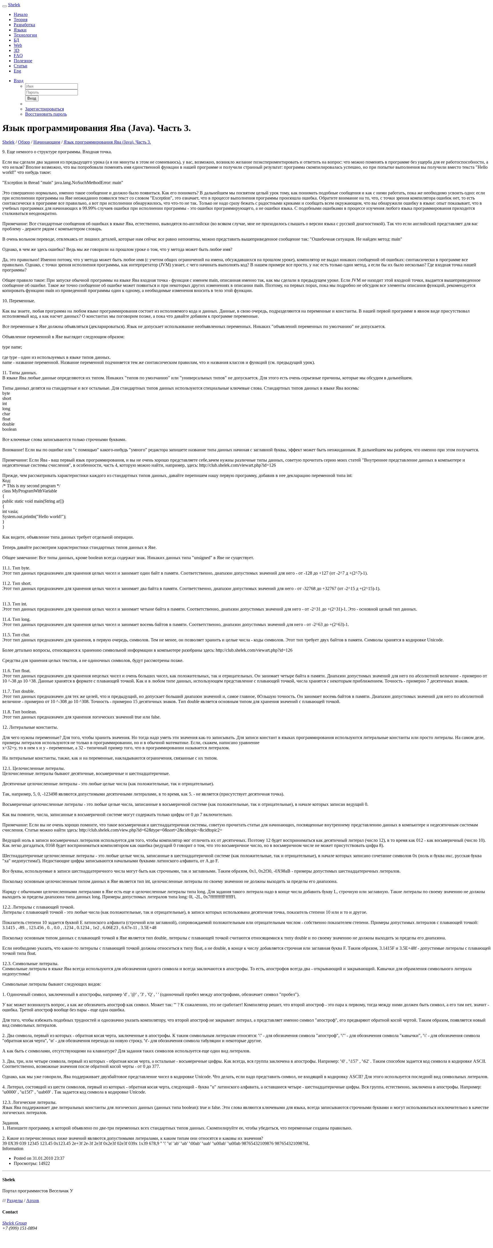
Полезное (23, 60)
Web (18, 45)
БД (16, 40)
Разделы (15, 1200)
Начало (21, 14)
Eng (17, 71)
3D (16, 50)
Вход (18, 80)
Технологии (25, 35)
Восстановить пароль (46, 114)
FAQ (18, 55)
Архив (32, 1200)
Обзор (24, 142)
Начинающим (46, 142)
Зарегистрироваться (44, 108)
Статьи (20, 65)
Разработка (24, 24)
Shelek (14, 4)
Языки (20, 29)
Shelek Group (14, 1223)
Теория (20, 19)
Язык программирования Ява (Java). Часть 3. (107, 142)
